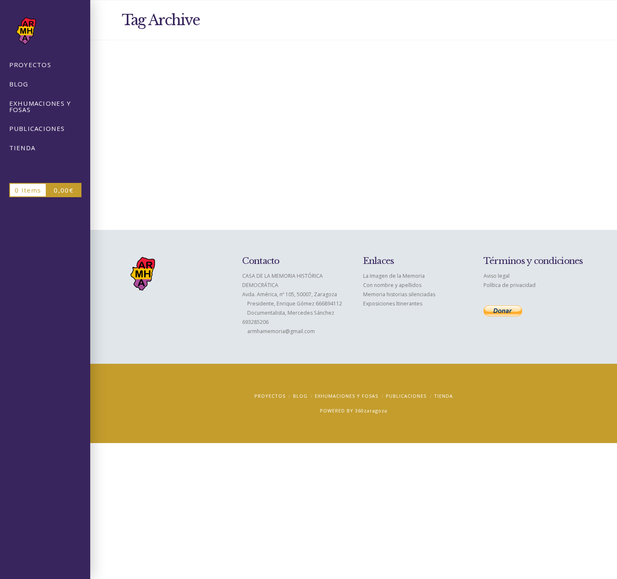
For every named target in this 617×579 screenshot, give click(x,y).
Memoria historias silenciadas (399, 294)
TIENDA (443, 396)
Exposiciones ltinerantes (392, 303)
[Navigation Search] (45, 168)
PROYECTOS (269, 396)
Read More (173, 197)
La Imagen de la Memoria (394, 275)
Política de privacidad (510, 285)
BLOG (300, 396)
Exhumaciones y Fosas (207, 93)
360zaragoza (371, 410)
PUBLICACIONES (406, 396)
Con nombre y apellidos (392, 285)
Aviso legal (497, 275)
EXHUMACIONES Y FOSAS (346, 396)
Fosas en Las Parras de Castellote (186, 76)
